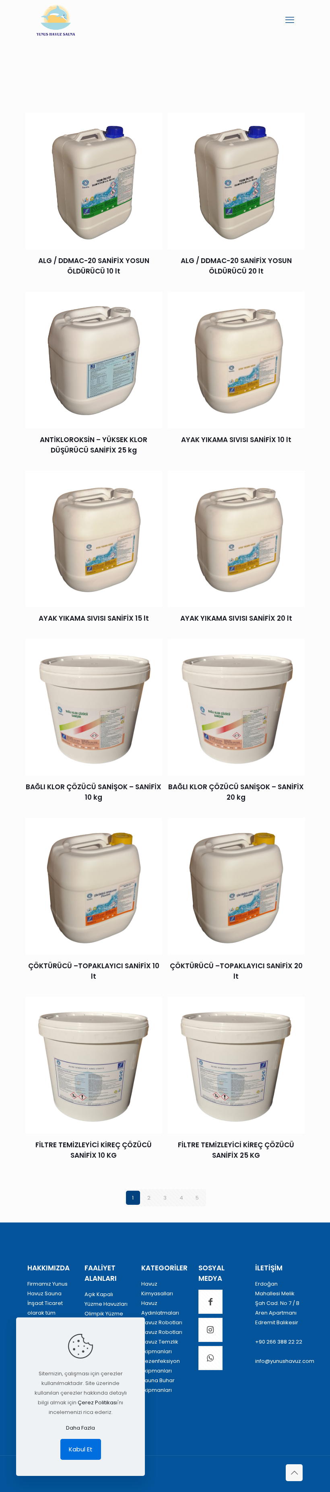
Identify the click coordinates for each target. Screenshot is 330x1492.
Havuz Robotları (161, 1322)
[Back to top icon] (294, 1472)
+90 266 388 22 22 (278, 1342)
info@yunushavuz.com (284, 1361)
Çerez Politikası (98, 1402)
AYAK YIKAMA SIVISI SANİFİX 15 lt (94, 618)
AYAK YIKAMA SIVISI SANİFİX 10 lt (236, 440)
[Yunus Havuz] (55, 20)
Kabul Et (81, 1449)
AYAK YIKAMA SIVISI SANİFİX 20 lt (236, 618)
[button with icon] (210, 1302)
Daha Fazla (80, 1428)
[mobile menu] (290, 20)
